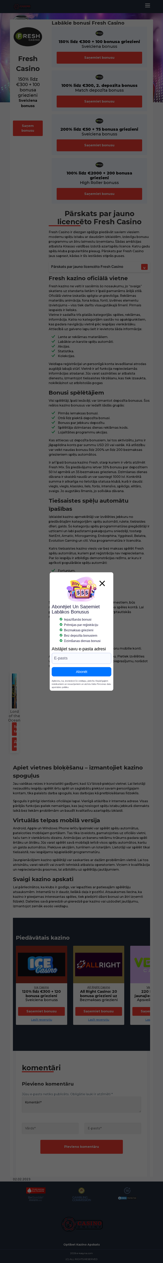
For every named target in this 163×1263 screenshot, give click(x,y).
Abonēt (81, 672)
